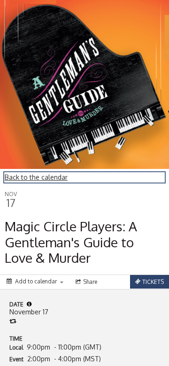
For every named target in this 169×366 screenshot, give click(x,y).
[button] (29, 304)
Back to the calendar (36, 177)
